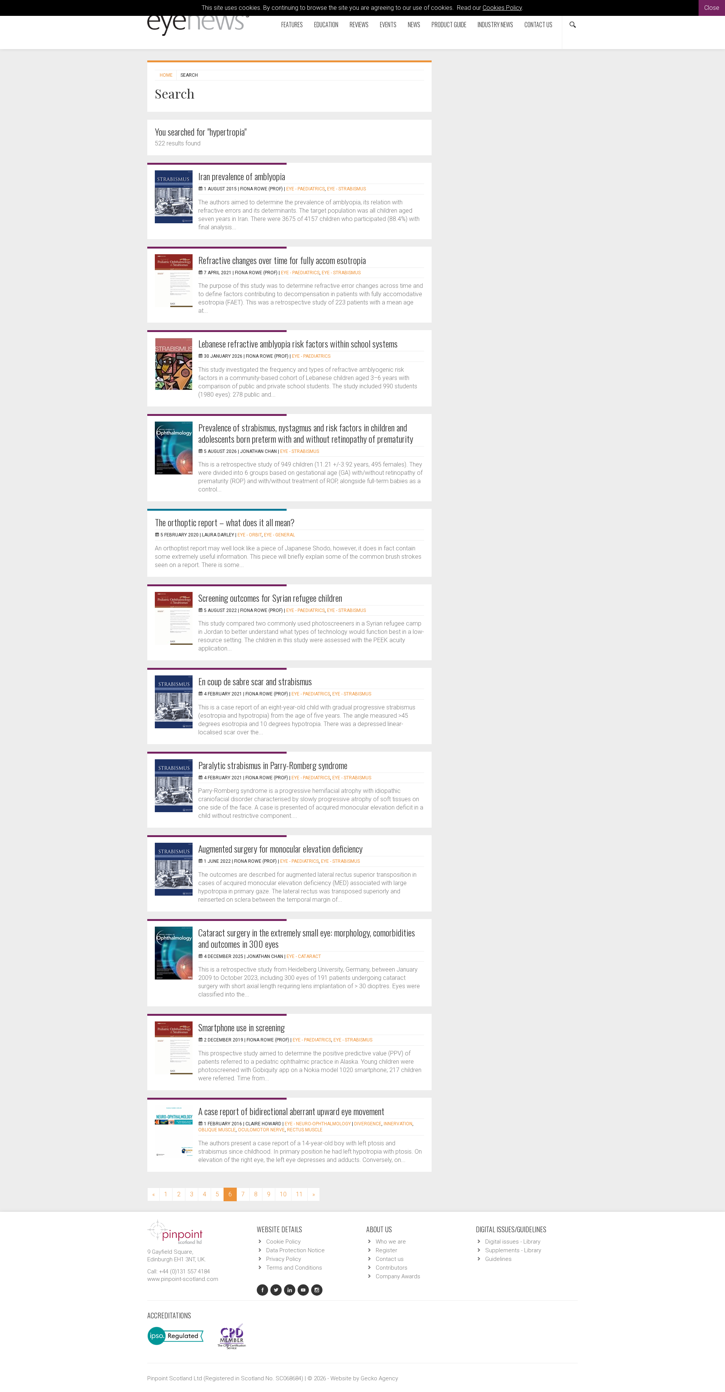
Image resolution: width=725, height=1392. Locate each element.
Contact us (538, 24)
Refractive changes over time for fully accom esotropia (282, 260)
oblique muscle (217, 1129)
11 (299, 1194)
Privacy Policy (283, 1259)
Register (386, 1250)
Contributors (391, 1267)
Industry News (495, 24)
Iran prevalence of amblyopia (241, 176)
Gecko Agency (379, 1378)
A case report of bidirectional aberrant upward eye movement (291, 1111)
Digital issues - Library (512, 1241)
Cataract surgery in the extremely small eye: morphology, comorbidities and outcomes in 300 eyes (306, 937)
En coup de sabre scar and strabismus (255, 681)
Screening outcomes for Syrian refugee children (270, 597)
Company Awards (398, 1276)
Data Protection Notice (295, 1250)
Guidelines (498, 1259)
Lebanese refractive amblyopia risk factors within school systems (298, 343)
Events (388, 24)
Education (326, 24)
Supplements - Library (513, 1250)
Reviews (359, 24)
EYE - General (279, 535)
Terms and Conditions (294, 1267)
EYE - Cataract (304, 956)
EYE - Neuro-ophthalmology (318, 1123)
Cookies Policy (502, 7)
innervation (398, 1123)
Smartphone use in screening (241, 1027)
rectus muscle (304, 1129)
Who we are (391, 1241)
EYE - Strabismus (346, 189)
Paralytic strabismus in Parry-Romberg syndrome (272, 765)
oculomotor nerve (261, 1129)
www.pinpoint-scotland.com (182, 1279)
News (414, 24)
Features (292, 24)
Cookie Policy (283, 1241)
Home (166, 75)
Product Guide (449, 24)
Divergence (367, 1123)
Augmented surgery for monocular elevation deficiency (280, 848)
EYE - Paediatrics (305, 189)
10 (283, 1194)
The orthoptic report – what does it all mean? (225, 522)
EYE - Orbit (250, 535)
